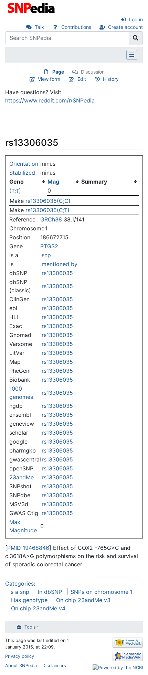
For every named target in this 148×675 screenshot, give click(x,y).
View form (49, 79)
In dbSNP (50, 591)
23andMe (21, 477)
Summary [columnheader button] (94, 181)
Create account (125, 27)
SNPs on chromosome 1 (102, 591)
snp (46, 255)
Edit (81, 79)
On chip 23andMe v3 (83, 600)
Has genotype (29, 600)
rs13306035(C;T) (47, 210)
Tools (30, 627)
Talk (39, 27)
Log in (136, 19)
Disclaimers (54, 665)
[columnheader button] (64, 181)
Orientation (23, 163)
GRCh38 (51, 219)
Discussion (93, 72)
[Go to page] (136, 37)
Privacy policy (19, 656)
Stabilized (22, 172)
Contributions (76, 27)
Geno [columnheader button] (16, 181)
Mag (53, 181)
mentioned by (59, 264)
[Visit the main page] (32, 7)
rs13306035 (57, 273)
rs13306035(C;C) (48, 200)
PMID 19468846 (28, 547)
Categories (19, 583)
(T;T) (15, 190)
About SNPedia (21, 665)
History (111, 79)
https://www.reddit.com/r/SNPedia (50, 100)
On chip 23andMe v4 (38, 608)
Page (58, 72)
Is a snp (19, 591)
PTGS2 (49, 246)
